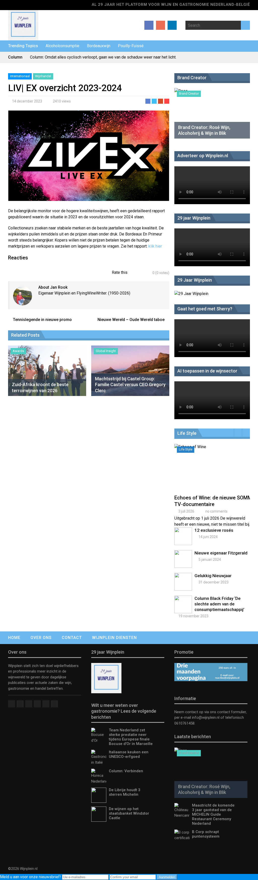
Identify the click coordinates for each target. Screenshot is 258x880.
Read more (213, 473)
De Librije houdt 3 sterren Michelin (124, 792)
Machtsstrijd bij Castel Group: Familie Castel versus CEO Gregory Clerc (130, 384)
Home (14, 637)
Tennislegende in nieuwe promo (42, 319)
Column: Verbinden (126, 771)
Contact (72, 637)
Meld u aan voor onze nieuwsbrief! (31, 876)
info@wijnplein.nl (205, 717)
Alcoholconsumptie (62, 45)
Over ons (41, 637)
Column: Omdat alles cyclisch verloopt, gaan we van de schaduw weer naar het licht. (103, 57)
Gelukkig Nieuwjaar (213, 575)
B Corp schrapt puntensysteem (205, 834)
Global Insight (106, 351)
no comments (216, 511)
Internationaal (20, 76)
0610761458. (184, 723)
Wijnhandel (43, 76)
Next (246, 433)
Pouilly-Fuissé (131, 45)
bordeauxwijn (98, 45)
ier (159, 246)
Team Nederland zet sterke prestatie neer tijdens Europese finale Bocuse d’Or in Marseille (131, 737)
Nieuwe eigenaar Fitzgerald (221, 552)
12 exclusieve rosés (214, 530)
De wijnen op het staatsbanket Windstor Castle (129, 813)
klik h (152, 246)
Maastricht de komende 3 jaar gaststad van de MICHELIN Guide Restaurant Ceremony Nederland (213, 814)
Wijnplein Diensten (114, 637)
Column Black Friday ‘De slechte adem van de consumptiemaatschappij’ (219, 604)
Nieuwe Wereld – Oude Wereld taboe (131, 319)
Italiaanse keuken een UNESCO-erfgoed (128, 754)
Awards (18, 351)
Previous (238, 433)
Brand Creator (189, 93)
